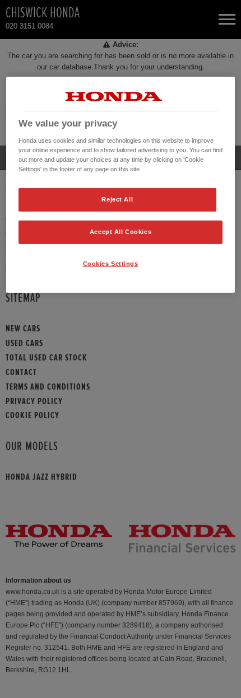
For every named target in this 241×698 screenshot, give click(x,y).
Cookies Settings (110, 263)
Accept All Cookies (120, 231)
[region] (120, 185)
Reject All (117, 199)
